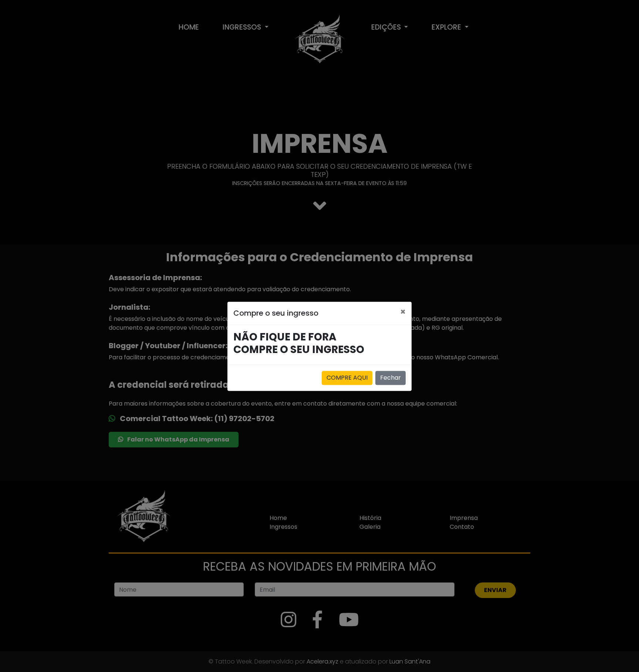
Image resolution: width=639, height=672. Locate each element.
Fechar (390, 378)
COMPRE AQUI (347, 378)
